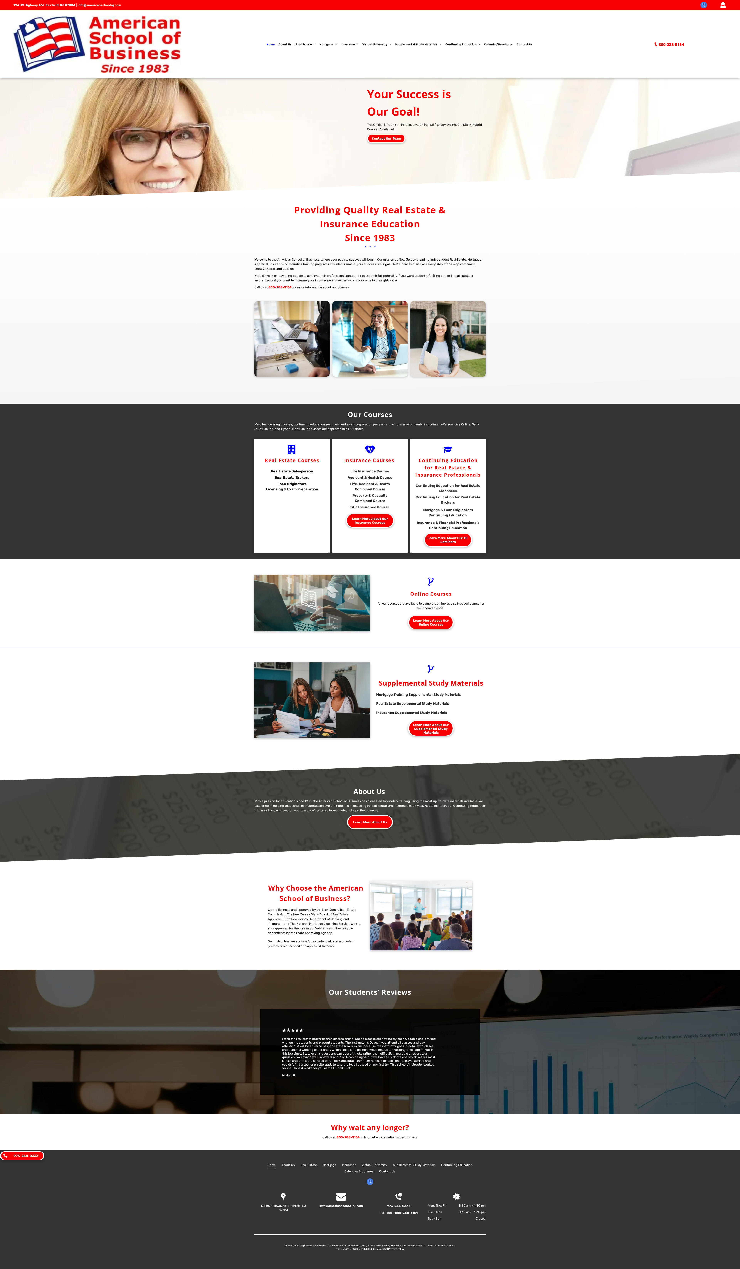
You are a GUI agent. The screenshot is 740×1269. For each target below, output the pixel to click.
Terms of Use (380, 1249)
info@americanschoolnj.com (99, 5)
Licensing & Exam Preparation (292, 489)
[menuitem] (271, 44)
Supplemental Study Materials (431, 683)
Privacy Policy (396, 1249)
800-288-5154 (280, 287)
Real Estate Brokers (292, 477)
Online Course (429, 593)
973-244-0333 (399, 1206)
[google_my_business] (703, 5)
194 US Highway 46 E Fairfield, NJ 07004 (44, 5)
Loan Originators (292, 484)
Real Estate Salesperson (292, 471)
